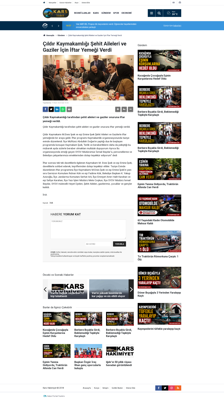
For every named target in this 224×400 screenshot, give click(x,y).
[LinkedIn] (57, 109)
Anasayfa (50, 35)
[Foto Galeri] (179, 2)
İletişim (105, 388)
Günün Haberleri (65, 3)
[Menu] (151, 13)
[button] (117, 109)
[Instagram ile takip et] (171, 388)
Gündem (106, 13)
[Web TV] (173, 2)
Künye (96, 388)
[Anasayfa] (44, 3)
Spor (116, 13)
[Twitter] (51, 109)
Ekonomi (127, 13)
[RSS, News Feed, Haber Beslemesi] (178, 388)
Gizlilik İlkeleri (117, 388)
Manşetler (52, 3)
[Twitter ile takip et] (165, 388)
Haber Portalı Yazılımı (56, 396)
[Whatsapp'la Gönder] (62, 109)
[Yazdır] (69, 109)
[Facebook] (45, 109)
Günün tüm (172, 25)
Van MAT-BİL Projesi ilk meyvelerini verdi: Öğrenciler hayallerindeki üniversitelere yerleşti (106, 25)
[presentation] (52, 25)
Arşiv (76, 3)
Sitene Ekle (86, 3)
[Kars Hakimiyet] (56, 13)
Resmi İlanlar (82, 13)
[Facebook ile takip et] (158, 388)
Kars (96, 13)
